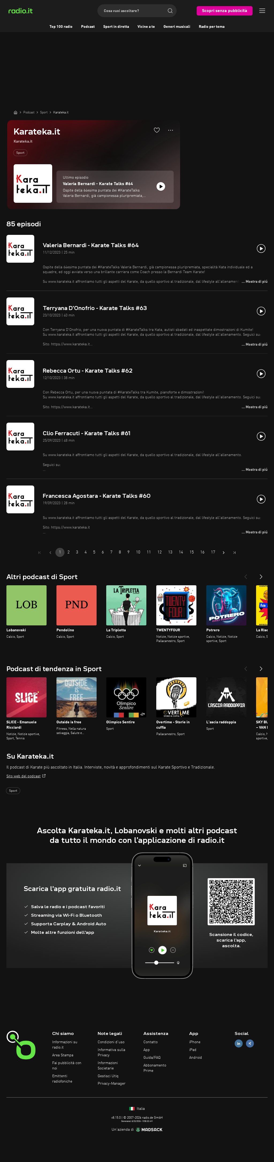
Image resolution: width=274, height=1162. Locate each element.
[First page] (39, 552)
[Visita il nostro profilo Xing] (250, 1043)
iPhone (194, 1042)
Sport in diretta (116, 27)
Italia (140, 1109)
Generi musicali (176, 27)
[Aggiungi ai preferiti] (157, 130)
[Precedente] (245, 574)
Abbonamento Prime (154, 1068)
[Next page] (223, 552)
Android (195, 1058)
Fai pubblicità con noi (66, 1065)
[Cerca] (170, 10)
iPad (192, 1050)
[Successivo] (261, 574)
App (146, 1050)
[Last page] (234, 552)
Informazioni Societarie (108, 1065)
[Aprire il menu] (262, 10)
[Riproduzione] (161, 186)
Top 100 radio (61, 27)
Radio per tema (211, 27)
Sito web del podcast (23, 776)
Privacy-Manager (111, 1083)
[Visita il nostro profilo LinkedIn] (239, 1043)
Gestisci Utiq (108, 1076)
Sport (20, 153)
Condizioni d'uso (111, 1042)
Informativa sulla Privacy (111, 1052)
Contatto (150, 1042)
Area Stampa (62, 1055)
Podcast (88, 27)
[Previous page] (50, 552)
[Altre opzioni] (171, 130)
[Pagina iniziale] (15, 112)
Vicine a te (146, 27)
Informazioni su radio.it (64, 1044)
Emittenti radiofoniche (62, 1078)
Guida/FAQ (152, 1058)
